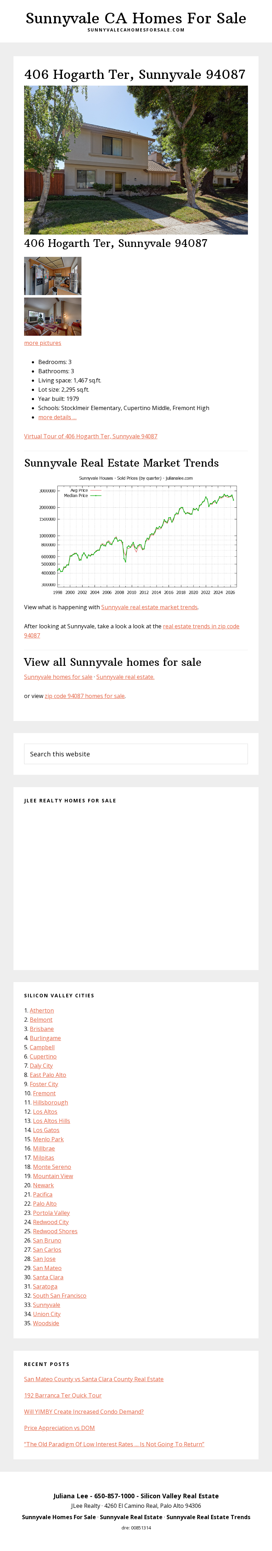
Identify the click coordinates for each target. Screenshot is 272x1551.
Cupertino (43, 1056)
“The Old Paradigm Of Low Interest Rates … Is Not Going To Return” (114, 1444)
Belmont (41, 1020)
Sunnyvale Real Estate (131, 1517)
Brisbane (42, 1029)
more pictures (42, 343)
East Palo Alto (48, 1075)
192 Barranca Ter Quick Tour (63, 1395)
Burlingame (45, 1038)
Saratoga (45, 1286)
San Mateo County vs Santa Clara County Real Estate (94, 1379)
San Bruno (47, 1240)
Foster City (44, 1084)
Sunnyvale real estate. (125, 677)
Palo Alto (45, 1203)
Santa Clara (48, 1277)
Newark (43, 1185)
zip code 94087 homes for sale (85, 696)
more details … (57, 417)
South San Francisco (59, 1295)
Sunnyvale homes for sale (58, 677)
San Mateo (47, 1268)
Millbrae (44, 1148)
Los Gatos (46, 1130)
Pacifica (42, 1194)
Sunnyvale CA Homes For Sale (136, 18)
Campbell (42, 1047)
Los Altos (45, 1111)
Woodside (46, 1323)
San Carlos (47, 1249)
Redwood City (51, 1222)
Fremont (44, 1093)
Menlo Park (48, 1139)
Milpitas (43, 1157)
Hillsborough (50, 1102)
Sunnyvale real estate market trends (149, 607)
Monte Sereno (52, 1167)
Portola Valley (51, 1213)
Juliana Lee (70, 1496)
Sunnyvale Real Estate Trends (208, 1517)
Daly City (41, 1065)
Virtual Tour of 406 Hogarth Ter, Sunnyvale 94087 (90, 436)
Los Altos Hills (51, 1121)
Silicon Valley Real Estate (180, 1496)
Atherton (42, 1010)
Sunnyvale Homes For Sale (59, 1517)
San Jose (44, 1259)
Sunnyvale (46, 1305)
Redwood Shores (55, 1231)
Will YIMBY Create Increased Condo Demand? (84, 1411)
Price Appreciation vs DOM (59, 1428)
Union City (47, 1314)
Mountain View (53, 1176)
